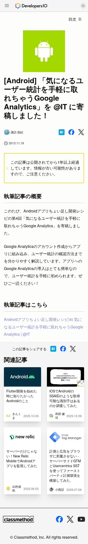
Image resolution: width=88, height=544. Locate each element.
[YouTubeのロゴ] (81, 519)
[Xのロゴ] (70, 519)
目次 (72, 19)
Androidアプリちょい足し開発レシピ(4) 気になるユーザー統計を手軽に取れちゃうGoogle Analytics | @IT (43, 327)
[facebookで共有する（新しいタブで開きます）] (71, 132)
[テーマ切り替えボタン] (83, 6)
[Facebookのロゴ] (59, 519)
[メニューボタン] (7, 6)
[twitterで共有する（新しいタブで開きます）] (81, 132)
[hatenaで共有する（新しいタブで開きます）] (62, 132)
